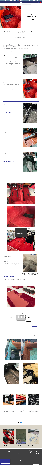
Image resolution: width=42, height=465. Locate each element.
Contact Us (37, 451)
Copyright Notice (30, 452)
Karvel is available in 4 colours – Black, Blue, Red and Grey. (9, 89)
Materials (2, 2)
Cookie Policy (30, 451)
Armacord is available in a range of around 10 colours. (8, 161)
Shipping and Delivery (17, 452)
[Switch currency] (38, 2)
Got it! (5, 463)
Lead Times (16, 451)
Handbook (8, 2)
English (35, 464)
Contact (16, 2)
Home (1, 450)
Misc (31, 14)
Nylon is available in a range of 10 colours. (7, 112)
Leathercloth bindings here (34, 326)
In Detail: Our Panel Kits (31, 445)
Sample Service (23, 451)
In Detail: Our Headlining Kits (20, 445)
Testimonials (9, 453)
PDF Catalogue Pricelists (24, 452)
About (5, 2)
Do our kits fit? (5, 445)
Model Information (12, 2)
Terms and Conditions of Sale (31, 453)
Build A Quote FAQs (17, 453)
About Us (9, 451)
